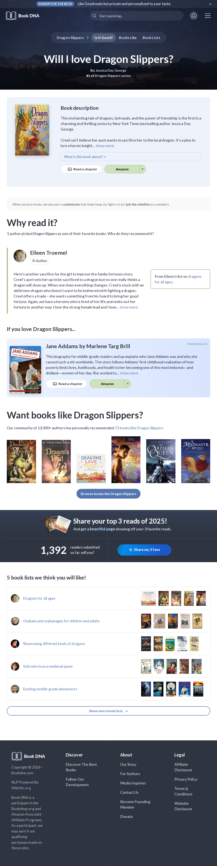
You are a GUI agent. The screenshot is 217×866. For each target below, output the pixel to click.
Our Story (128, 764)
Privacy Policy (186, 779)
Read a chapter (85, 169)
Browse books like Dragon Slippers (108, 494)
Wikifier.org (21, 788)
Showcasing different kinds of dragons (54, 643)
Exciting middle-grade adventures (50, 689)
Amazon (122, 169)
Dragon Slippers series (113, 76)
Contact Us (129, 792)
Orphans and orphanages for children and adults (61, 621)
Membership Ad (197, 344)
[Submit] (94, 15)
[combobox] (136, 16)
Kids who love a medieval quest (48, 666)
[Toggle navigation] (207, 15)
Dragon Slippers (70, 37)
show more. (105, 145)
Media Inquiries (133, 783)
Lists (151, 37)
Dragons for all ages (39, 598)
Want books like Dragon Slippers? (75, 414)
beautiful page (102, 529)
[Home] (25, 15)
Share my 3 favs (147, 549)
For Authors (130, 773)
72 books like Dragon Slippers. (139, 427)
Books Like (128, 37)
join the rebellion (138, 204)
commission (72, 204)
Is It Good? (103, 37)
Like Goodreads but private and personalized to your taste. (124, 3)
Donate (126, 816)
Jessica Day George (111, 70)
